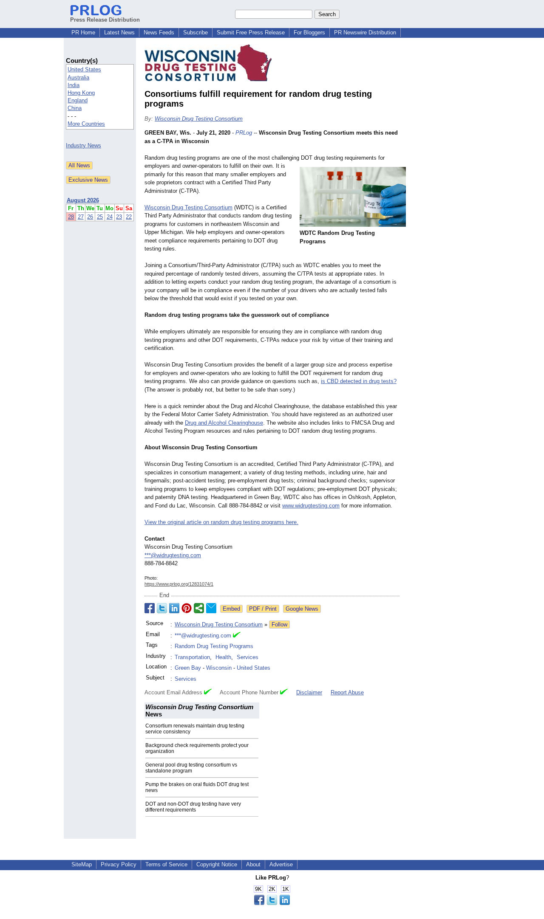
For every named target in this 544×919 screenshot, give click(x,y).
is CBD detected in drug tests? (359, 381)
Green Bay (188, 668)
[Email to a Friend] (211, 608)
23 (119, 217)
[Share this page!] (272, 903)
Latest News (119, 32)
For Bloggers (309, 32)
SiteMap (81, 864)
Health (223, 657)
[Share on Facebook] (149, 608)
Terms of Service (166, 864)
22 (129, 217)
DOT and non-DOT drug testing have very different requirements (193, 807)
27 (81, 217)
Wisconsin (219, 668)
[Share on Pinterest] (186, 608)
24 (110, 217)
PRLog (243, 133)
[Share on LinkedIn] (174, 608)
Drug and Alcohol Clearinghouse (224, 423)
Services (247, 657)
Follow (279, 624)
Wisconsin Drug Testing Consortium (199, 119)
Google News (302, 609)
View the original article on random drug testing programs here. (221, 522)
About (253, 864)
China (75, 108)
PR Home (83, 32)
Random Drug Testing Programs (214, 646)
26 (90, 217)
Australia (78, 77)
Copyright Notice (216, 864)
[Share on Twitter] (162, 608)
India (73, 85)
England (78, 100)
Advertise (281, 864)
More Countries (86, 124)
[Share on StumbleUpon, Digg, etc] (199, 608)
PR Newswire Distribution (365, 32)
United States (84, 69)
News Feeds (159, 32)
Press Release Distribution (105, 20)
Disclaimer (309, 692)
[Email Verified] (237, 635)
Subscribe (195, 32)
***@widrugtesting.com (172, 555)
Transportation (192, 657)
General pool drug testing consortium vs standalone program (191, 768)
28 (71, 217)
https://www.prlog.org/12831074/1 (178, 583)
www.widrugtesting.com (311, 505)
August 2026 (83, 200)
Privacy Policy (118, 864)
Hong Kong (81, 93)
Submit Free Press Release (251, 32)
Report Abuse (347, 692)
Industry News (83, 145)
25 (100, 217)
